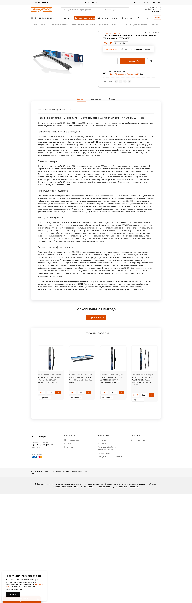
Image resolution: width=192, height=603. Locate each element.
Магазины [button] (65, 18)
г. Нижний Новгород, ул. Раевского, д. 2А (123, 74)
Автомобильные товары (59, 25)
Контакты (146, 2)
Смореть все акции (96, 317)
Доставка (156, 2)
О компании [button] (127, 18)
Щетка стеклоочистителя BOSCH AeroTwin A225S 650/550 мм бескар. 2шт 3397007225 (143, 381)
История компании (72, 440)
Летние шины (104, 453)
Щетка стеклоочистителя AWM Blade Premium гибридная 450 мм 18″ (49, 379)
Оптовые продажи (139, 440)
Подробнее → (44, 397)
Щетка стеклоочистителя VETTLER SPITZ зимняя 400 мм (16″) (80, 379)
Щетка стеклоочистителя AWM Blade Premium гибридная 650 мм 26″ (111, 379)
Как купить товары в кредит (110, 457)
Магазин (43, 25)
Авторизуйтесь (112, 49)
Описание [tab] (81, 99)
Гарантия (102, 440)
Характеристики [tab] (97, 99)
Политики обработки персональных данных (107, 448)
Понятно (13, 595)
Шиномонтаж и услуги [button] (107, 18)
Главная (34, 25)
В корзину (130, 61)
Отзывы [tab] (111, 99)
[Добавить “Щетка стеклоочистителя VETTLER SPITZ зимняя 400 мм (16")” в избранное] (85, 368)
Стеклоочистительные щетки (83, 25)
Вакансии (68, 443)
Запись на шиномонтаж (85, 18)
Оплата (137, 2)
